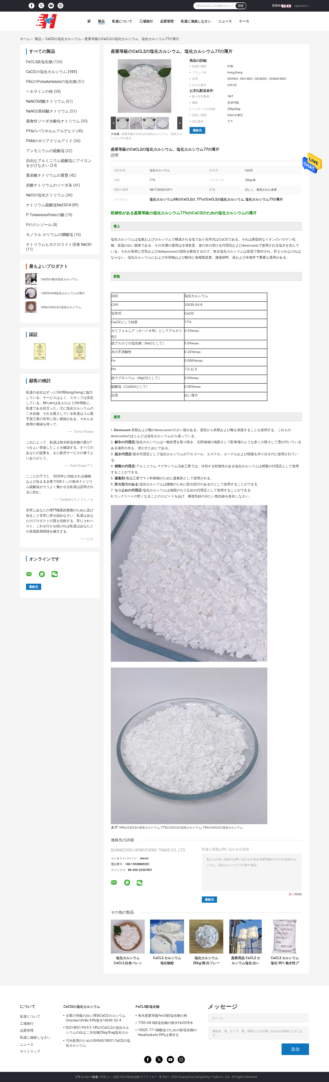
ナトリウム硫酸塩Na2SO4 (48, 205)
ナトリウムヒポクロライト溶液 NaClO (59, 244)
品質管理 (167, 21)
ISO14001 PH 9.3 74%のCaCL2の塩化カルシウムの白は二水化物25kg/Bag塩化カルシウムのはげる (97, 1031)
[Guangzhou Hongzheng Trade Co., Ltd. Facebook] (31, 6)
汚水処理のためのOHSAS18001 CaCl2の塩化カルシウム (98, 1043)
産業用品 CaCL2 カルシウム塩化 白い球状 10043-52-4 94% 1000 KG (245, 960)
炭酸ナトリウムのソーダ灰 (49, 185)
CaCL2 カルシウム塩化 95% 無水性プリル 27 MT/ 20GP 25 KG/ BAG (285, 960)
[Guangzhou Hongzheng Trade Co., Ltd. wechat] (58, 574)
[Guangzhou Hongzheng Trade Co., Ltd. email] (32, 574)
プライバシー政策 (86, 1077)
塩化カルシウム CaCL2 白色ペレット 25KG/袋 (128, 960)
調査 (241, 5)
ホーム (25, 39)
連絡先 (197, 130)
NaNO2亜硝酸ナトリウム (47, 111)
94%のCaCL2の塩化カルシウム (61, 307)
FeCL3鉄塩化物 (39, 62)
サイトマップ (30, 1051)
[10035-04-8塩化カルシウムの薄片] (30, 293)
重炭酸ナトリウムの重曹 (47, 175)
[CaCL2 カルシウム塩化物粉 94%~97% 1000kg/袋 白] (167, 937)
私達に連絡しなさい (196, 21)
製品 (101, 21)
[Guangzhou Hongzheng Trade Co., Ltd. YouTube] (51, 6)
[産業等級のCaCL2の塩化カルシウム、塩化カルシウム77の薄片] (144, 87)
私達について (122, 21)
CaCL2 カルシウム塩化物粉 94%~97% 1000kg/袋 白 (167, 960)
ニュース (225, 21)
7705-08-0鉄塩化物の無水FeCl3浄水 (165, 1023)
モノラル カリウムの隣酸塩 (49, 234)
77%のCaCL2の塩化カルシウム (181, 827)
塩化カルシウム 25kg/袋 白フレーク (206, 960)
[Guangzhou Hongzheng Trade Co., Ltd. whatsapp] (45, 574)
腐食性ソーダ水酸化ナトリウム (53, 121)
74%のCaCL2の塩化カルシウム (223, 827)
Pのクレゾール (39, 224)
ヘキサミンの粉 (39, 91)
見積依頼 (277, 5)
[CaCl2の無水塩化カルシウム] (30, 279)
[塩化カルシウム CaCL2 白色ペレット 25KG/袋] (128, 937)
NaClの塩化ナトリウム (45, 195)
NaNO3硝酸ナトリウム (45, 101)
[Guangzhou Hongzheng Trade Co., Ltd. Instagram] (60, 6)
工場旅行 (146, 21)
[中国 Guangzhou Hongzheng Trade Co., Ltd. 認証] (40, 351)
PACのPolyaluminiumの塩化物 (51, 81)
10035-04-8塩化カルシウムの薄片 (63, 293)
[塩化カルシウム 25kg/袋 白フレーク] (206, 937)
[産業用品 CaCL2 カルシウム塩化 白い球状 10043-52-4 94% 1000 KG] (246, 937)
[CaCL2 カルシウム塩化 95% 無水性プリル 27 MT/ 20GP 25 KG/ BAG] (285, 937)
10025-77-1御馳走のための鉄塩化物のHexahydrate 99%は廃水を (167, 1032)
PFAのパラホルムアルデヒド (50, 131)
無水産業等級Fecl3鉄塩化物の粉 (162, 1015)
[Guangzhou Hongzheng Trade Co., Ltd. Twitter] (41, 5)
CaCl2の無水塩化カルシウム (59, 279)
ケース (244, 21)
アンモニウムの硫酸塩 (45, 150)
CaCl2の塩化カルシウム (63, 39)
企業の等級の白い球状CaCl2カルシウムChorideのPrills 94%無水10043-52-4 (96, 1018)
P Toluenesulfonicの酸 (45, 215)
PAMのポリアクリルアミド (49, 141)
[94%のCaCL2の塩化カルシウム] (30, 307)
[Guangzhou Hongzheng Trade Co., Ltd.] (46, 21)
